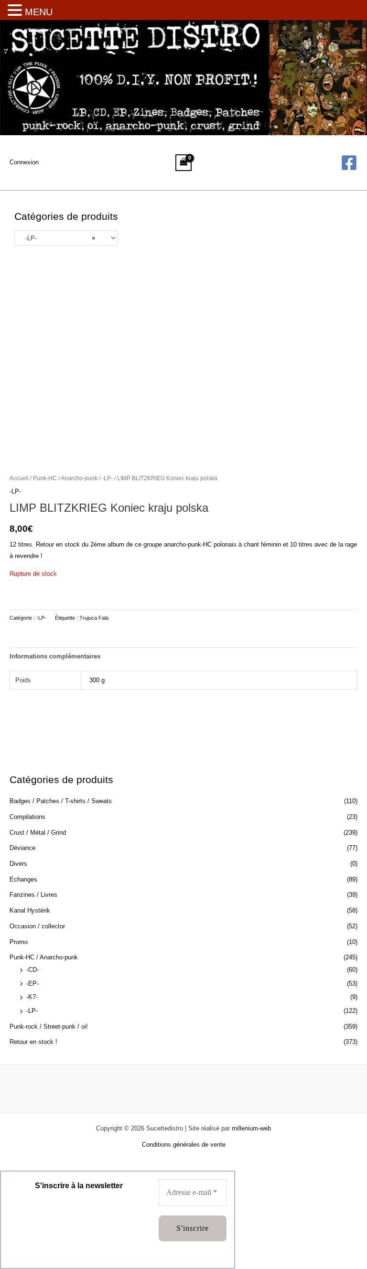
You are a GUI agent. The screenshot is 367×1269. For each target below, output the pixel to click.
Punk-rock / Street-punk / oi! (49, 1026)
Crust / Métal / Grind (38, 832)
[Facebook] (349, 162)
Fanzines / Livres (33, 894)
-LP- (32, 1010)
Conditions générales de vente (184, 1144)
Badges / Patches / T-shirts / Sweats (61, 801)
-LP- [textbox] (58, 238)
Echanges (23, 879)
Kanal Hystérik (30, 910)
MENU (39, 12)
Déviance (22, 847)
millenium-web (251, 1128)
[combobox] (66, 238)
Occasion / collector (37, 926)
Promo (19, 942)
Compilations (27, 816)
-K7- (32, 996)
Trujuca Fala (93, 618)
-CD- (32, 969)
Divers (18, 863)
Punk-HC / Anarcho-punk (44, 957)
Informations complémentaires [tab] (55, 656)
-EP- (32, 983)
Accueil (19, 478)
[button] (16, 11)
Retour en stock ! (33, 1041)
